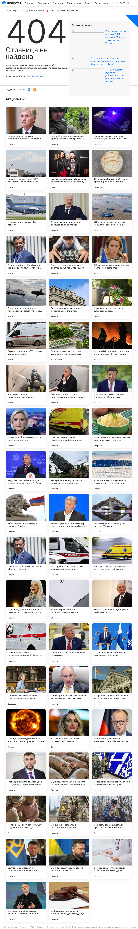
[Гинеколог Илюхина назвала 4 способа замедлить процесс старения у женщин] (26, 686)
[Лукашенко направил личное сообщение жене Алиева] (69, 213)
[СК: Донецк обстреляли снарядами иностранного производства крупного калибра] (69, 816)
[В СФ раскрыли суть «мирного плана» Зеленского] (69, 859)
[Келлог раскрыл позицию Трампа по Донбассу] (112, 600)
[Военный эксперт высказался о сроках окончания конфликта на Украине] (69, 127)
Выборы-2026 (17, 11)
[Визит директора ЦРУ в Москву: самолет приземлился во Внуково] (69, 514)
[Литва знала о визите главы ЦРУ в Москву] (112, 902)
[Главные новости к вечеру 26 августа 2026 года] (112, 514)
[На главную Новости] (13, 3)
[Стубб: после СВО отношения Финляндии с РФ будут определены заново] (112, 643)
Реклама (23, 927)
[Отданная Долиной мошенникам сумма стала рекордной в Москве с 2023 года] (26, 600)
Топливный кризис (69, 11)
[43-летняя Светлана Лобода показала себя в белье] (69, 729)
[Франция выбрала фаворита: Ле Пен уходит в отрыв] (26, 428)
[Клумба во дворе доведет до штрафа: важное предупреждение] (112, 299)
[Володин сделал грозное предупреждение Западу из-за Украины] (69, 385)
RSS (32, 927)
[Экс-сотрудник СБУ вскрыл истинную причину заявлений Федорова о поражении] (26, 902)
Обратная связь (129, 927)
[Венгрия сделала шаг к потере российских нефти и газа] (69, 299)
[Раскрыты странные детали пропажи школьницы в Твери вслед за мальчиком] (112, 816)
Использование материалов (110, 927)
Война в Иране (36, 11)
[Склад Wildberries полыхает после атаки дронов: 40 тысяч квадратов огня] (112, 342)
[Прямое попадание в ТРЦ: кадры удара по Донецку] (26, 342)
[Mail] (4, 3)
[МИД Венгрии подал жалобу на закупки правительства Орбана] (26, 471)
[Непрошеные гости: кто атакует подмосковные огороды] (26, 816)
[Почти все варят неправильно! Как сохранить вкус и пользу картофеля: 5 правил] (112, 428)
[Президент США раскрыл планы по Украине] (69, 643)
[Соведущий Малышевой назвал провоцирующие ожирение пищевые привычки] (112, 170)
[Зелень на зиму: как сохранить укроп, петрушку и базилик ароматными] (69, 342)
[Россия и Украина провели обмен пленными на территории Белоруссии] (112, 772)
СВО (51, 11)
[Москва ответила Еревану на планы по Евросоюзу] (26, 514)
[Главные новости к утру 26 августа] (26, 213)
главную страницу (35, 76)
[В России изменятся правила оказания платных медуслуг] (112, 859)
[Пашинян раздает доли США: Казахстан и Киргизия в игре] (26, 170)
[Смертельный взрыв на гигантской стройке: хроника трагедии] (69, 428)
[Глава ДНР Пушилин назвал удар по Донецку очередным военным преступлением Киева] (26, 772)
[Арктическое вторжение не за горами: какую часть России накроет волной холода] (112, 471)
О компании (12, 927)
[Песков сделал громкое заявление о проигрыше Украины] (26, 127)
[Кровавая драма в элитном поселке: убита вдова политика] (112, 127)
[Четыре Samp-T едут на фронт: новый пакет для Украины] (69, 471)
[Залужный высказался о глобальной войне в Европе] (26, 859)
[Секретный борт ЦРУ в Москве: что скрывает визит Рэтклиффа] (26, 256)
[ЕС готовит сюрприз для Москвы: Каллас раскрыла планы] (112, 256)
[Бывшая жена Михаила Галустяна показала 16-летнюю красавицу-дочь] (69, 170)
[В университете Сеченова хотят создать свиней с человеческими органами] (69, 772)
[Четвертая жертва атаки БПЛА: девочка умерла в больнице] (112, 557)
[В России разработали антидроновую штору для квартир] (69, 600)
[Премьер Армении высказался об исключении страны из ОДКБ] (69, 686)
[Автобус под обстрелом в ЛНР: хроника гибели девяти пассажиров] (69, 557)
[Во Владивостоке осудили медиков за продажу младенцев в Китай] (69, 902)
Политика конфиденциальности (84, 927)
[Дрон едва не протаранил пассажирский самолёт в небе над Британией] (26, 299)
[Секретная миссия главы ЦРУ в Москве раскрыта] (26, 557)
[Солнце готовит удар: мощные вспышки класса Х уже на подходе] (26, 729)
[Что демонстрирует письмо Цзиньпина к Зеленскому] (112, 385)
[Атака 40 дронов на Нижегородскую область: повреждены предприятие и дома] (26, 385)
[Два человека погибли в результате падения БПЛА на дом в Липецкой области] (26, 643)
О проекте (41, 927)
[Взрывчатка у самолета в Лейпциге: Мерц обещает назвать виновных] (112, 729)
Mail (4, 927)
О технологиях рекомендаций (58, 927)
